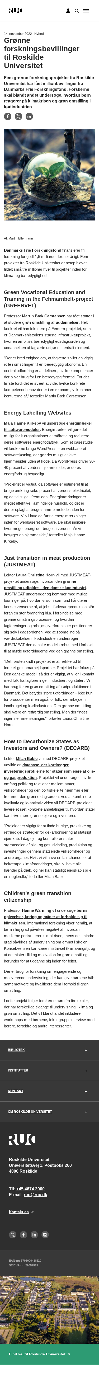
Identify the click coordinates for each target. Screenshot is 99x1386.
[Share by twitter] (18, 116)
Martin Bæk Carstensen (43, 316)
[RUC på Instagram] (45, 1234)
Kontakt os (19, 1212)
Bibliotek (16, 1050)
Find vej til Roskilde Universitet (37, 1354)
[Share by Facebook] (7, 116)
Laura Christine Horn (35, 575)
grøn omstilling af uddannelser (50, 322)
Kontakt (15, 1091)
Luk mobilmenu (86, 10)
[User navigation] (68, 10)
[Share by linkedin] (29, 116)
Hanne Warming (36, 910)
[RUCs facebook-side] (23, 1234)
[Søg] (76, 10)
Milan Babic (26, 758)
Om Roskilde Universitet (30, 1112)
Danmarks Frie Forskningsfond (32, 250)
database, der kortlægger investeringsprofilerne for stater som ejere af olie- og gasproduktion (49, 771)
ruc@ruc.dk (35, 1194)
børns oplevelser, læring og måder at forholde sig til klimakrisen (45, 916)
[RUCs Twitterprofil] (12, 1234)
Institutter (18, 1070)
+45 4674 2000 (30, 1189)
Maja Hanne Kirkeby (22, 423)
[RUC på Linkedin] (34, 1234)
